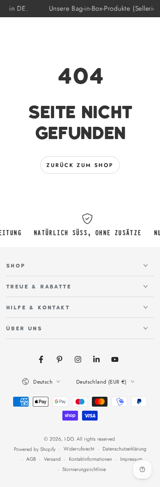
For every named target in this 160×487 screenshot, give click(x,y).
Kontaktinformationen (90, 459)
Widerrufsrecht (79, 449)
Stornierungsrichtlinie (84, 469)
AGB (31, 459)
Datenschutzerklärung (124, 449)
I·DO (69, 439)
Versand (52, 459)
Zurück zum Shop (80, 165)
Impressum (131, 459)
